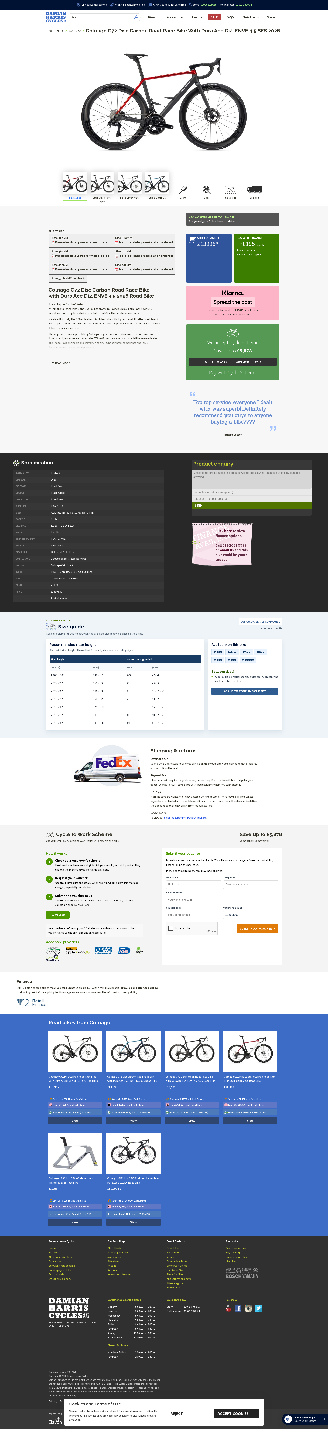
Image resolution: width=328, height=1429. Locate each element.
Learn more (57, 915)
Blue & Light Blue (157, 197)
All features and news (179, 1278)
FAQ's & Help (233, 1252)
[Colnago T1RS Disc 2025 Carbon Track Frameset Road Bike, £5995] (75, 1153)
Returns (112, 1270)
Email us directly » (236, 1257)
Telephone (229, 877)
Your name (172, 877)
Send (198, 505)
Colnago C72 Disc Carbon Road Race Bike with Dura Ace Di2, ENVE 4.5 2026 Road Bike (73, 1079)
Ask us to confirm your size (245, 691)
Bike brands (173, 1287)
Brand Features (176, 1241)
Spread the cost (233, 302)
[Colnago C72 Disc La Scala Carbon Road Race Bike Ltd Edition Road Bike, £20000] (250, 1051)
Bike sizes (113, 1261)
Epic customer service (94, 4)
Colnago (75, 30)
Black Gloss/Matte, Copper (102, 199)
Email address (174, 892)
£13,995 (54, 1087)
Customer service (236, 1248)
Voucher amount (232, 907)
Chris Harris (250, 17)
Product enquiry (213, 464)
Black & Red (75, 197)
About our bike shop (60, 1257)
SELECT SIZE (56, 231)
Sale (214, 17)
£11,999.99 (114, 1189)
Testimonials (56, 1274)
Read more (62, 363)
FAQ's (230, 17)
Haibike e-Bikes (176, 1270)
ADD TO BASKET (208, 238)
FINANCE (256, 238)
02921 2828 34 (236, 4)
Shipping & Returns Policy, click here (185, 817)
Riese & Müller (175, 1274)
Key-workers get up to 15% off (213, 219)
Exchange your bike (60, 1270)
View (75, 1120)
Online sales (227, 4)
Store (196, 4)
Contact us (55, 1261)
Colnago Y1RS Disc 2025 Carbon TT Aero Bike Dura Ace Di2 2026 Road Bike (133, 1180)
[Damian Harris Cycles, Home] (56, 17)
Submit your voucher (256, 929)
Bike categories (176, 1283)
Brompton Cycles (177, 1265)
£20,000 (229, 1087)
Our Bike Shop (116, 1241)
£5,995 (53, 1189)
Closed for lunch (117, 1345)
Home (52, 1248)
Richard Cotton (233, 434)
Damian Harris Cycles (62, 1241)
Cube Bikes (173, 1248)
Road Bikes (56, 30)
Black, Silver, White (130, 197)
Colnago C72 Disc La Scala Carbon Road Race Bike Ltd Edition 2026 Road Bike (250, 1079)
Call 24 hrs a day (176, 1299)
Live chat (231, 1261)
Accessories (175, 17)
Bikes (151, 17)
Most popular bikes (118, 1252)
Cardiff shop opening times (124, 1299)
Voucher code (173, 907)
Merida (170, 1257)
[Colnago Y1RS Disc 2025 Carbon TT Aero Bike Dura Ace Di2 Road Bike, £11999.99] (133, 1153)
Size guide (230, 197)
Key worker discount (119, 1274)
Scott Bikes (173, 1252)
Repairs (111, 1265)
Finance (197, 17)
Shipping (254, 197)
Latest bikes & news (60, 1278)
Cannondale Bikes (177, 1261)
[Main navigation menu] (140, 17)
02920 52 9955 (205, 4)
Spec (206, 197)
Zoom (183, 197)
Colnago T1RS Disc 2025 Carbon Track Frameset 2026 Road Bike (71, 1180)
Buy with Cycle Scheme (62, 1265)
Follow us (232, 1299)
